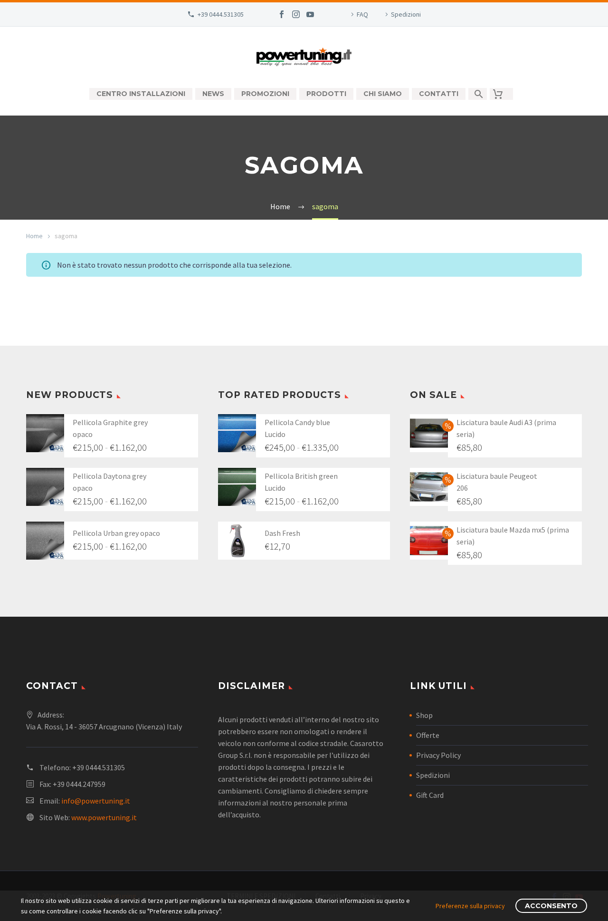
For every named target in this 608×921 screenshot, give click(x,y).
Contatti (438, 93)
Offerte (427, 735)
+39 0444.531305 (221, 14)
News (213, 93)
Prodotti (326, 93)
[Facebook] (282, 14)
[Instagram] (296, 14)
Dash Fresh (282, 533)
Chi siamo (382, 93)
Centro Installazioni (140, 93)
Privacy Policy (438, 755)
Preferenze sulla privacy (470, 906)
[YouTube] (310, 14)
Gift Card (430, 795)
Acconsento (551, 906)
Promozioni (265, 93)
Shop (424, 715)
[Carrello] (501, 94)
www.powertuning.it (104, 817)
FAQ (362, 14)
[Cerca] (477, 94)
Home (34, 236)
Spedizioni (406, 14)
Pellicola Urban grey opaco (116, 533)
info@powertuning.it (95, 800)
